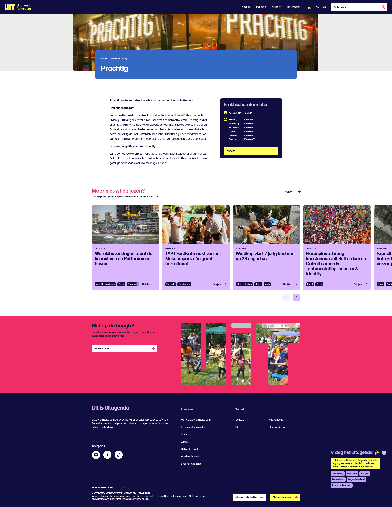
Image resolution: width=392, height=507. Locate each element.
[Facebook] (107, 455)
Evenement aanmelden (193, 427)
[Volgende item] (296, 297)
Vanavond (352, 473)
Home (104, 58)
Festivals (170, 284)
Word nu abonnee (190, 456)
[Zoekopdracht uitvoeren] (383, 7)
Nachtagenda (276, 419)
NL (317, 7)
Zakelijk (184, 441)
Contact (185, 434)
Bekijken (146, 284)
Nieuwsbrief (293, 7)
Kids (237, 427)
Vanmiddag (337, 473)
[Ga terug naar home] (18, 7)
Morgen (364, 473)
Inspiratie (261, 7)
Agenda (246, 7)
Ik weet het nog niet (341, 485)
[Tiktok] (119, 455)
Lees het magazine (191, 463)
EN (324, 7)
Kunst (310, 284)
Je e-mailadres (102, 348)
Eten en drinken (244, 284)
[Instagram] (96, 455)
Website (230, 151)
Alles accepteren (282, 497)
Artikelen (276, 7)
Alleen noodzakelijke (246, 497)
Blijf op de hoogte (190, 449)
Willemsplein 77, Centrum (240, 113)
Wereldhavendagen (105, 284)
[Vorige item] (286, 297)
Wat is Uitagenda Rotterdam (196, 419)
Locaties (113, 58)
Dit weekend (338, 479)
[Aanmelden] (153, 348)
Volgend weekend (356, 479)
